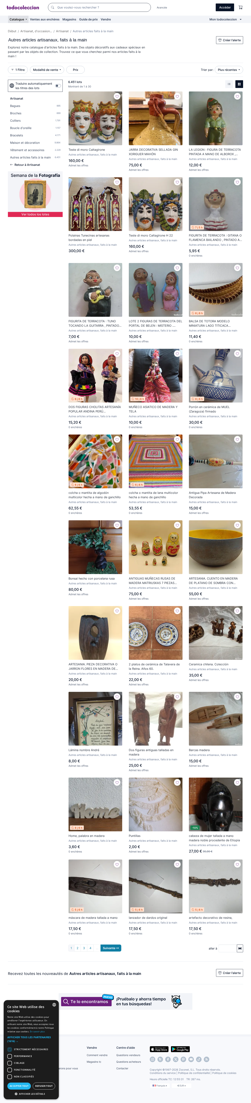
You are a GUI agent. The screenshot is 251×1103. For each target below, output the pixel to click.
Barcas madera (199, 750)
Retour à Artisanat (27, 165)
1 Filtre (20, 70)
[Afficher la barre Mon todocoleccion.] (240, 19)
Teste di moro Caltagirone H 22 (151, 235)
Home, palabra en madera (87, 836)
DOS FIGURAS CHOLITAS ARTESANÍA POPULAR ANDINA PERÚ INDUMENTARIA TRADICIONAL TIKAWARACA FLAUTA (95, 409)
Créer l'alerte (232, 40)
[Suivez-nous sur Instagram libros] (160, 1059)
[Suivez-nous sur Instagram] (152, 1059)
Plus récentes (228, 70)
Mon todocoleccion (223, 19)
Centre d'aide (125, 1047)
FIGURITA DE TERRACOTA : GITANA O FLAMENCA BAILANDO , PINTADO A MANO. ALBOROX (215, 238)
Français (161, 1085)
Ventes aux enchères (45, 19)
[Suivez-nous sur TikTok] (199, 1059)
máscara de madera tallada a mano (93, 918)
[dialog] (31, 1049)
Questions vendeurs (128, 1055)
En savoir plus (37, 1031)
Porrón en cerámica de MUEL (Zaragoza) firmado (209, 409)
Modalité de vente (46, 70)
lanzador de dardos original (148, 918)
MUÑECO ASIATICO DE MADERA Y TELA (153, 409)
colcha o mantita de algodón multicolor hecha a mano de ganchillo (95, 495)
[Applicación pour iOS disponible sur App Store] (159, 1049)
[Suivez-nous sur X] (175, 1059)
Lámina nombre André (84, 750)
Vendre (106, 19)
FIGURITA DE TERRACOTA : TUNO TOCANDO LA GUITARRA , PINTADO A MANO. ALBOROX (95, 323)
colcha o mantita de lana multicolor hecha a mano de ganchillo (153, 495)
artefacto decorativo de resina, (210, 918)
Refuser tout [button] (44, 1086)
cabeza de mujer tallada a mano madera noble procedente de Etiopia (214, 838)
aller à (213, 948)
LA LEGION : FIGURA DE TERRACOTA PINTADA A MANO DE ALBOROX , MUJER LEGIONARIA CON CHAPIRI (215, 152)
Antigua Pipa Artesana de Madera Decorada (212, 495)
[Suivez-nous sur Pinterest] (183, 1059)
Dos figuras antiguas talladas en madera (151, 752)
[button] (31, 1039)
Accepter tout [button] (19, 1086)
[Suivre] (117, 96)
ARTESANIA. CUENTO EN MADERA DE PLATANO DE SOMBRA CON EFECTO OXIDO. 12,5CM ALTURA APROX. (213, 581)
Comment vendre (97, 1055)
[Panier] (241, 7)
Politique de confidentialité (194, 1072)
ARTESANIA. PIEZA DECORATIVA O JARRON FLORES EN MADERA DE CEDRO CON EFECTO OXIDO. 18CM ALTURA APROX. (93, 666)
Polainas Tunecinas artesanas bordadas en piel (89, 238)
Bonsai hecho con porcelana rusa (92, 578)
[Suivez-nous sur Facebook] (168, 1059)
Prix (75, 70)
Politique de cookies (224, 1072)
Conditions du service (163, 1072)
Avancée (162, 7)
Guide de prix (88, 19)
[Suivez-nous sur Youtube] (191, 1059)
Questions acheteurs (128, 1061)
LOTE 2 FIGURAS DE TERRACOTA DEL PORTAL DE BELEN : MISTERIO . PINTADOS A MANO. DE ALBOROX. (155, 323)
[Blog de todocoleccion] (206, 1059)
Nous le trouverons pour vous (60, 1068)
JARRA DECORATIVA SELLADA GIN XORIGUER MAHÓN (153, 152)
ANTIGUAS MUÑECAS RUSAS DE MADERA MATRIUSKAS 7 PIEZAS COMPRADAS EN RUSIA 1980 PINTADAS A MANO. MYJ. (152, 581)
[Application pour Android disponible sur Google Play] (180, 1049)
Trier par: (207, 70)
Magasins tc (94, 1061)
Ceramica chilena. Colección (208, 664)
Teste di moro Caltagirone (87, 149)
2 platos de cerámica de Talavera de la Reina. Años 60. (154, 666)
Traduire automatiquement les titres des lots (33, 86)
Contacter (122, 1068)
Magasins (69, 19)
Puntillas (134, 836)
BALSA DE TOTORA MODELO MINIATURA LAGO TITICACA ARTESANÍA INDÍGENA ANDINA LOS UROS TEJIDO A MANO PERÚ (214, 323)
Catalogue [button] (17, 19)
